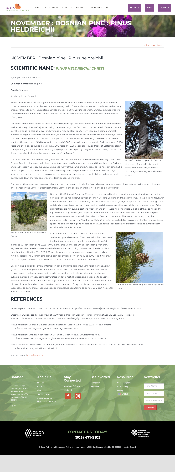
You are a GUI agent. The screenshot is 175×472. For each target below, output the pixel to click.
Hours (13, 406)
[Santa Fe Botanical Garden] (17, 4)
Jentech (133, 447)
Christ (80, 68)
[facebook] (68, 396)
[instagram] (78, 396)
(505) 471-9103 (88, 437)
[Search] (107, 7)
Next (159, 45)
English (124, 394)
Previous (150, 45)
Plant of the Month (35, 355)
